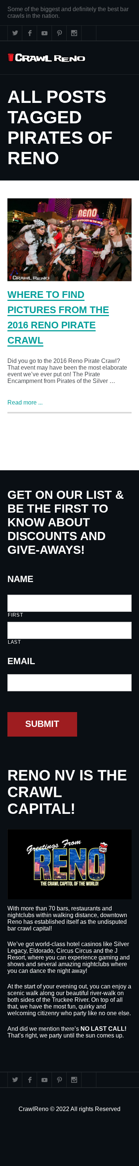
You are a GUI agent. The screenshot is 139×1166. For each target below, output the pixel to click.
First (15, 615)
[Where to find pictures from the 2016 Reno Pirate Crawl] (69, 239)
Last (14, 642)
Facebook (29, 33)
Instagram (74, 33)
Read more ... (25, 402)
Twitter (14, 33)
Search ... (89, 33)
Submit (42, 724)
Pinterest (59, 33)
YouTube (44, 33)
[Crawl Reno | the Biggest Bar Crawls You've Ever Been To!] (46, 57)
